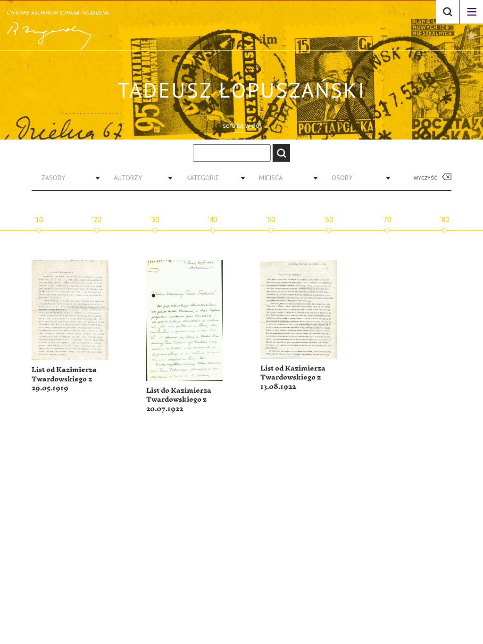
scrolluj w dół (242, 125)
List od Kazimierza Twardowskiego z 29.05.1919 (64, 379)
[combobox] (67, 177)
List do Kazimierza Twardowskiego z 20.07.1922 (178, 399)
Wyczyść (425, 178)
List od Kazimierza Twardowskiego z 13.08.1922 (292, 377)
